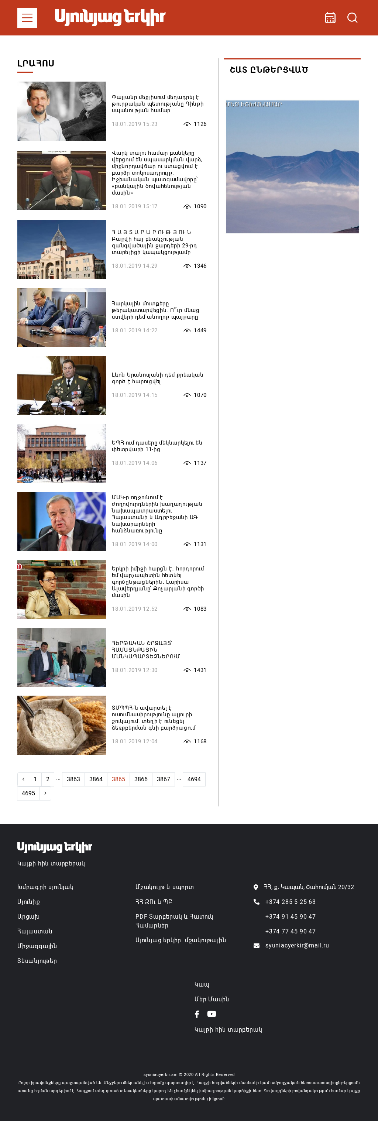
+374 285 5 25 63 (290, 901)
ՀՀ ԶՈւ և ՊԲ (153, 901)
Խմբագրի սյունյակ (45, 887)
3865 (118, 779)
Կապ (202, 984)
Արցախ (28, 916)
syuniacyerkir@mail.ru (297, 945)
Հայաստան (34, 931)
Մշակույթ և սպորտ (164, 887)
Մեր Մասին (212, 999)
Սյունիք (28, 901)
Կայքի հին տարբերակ (51, 863)
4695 (28, 793)
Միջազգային (37, 946)
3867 (163, 779)
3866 (141, 779)
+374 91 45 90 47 (290, 916)
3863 (73, 779)
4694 (194, 779)
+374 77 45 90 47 (290, 931)
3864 (96, 779)
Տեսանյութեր (37, 960)
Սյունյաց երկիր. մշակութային (180, 940)
